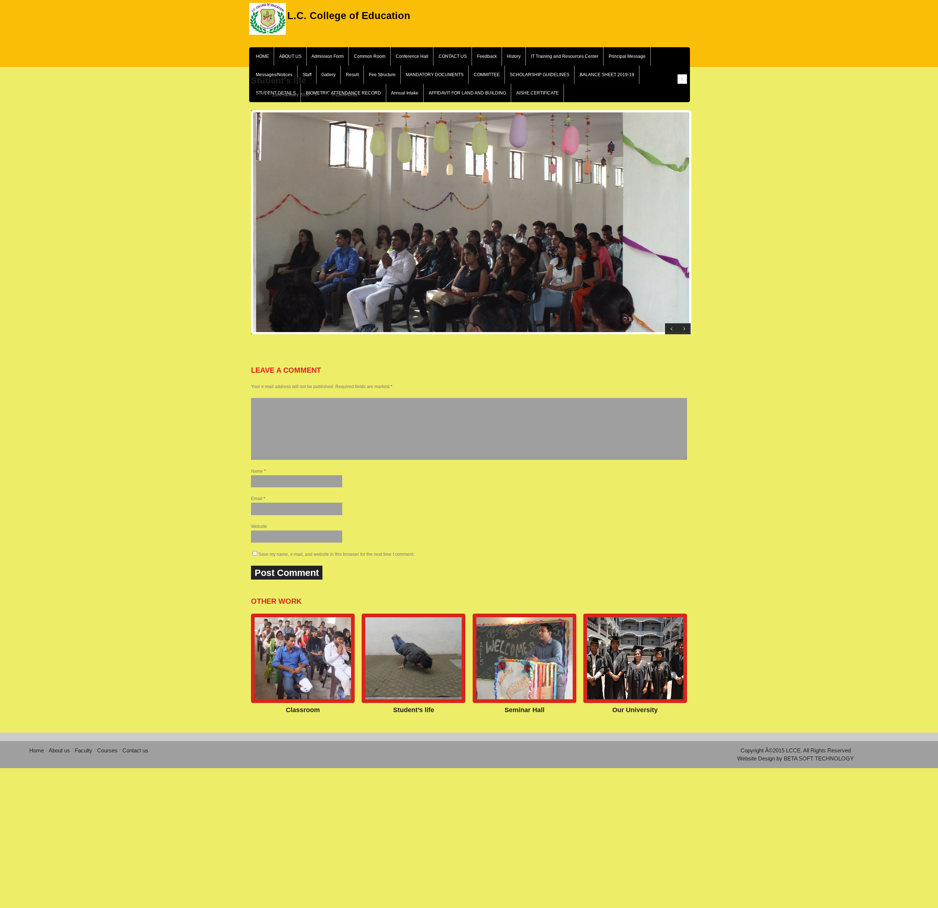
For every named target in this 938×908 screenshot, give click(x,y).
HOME (262, 56)
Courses (108, 750)
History (514, 56)
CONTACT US (453, 56)
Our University (635, 710)
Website (259, 526)
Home (37, 750)
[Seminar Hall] (524, 658)
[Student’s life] (413, 658)
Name (258, 471)
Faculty (84, 750)
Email (258, 498)
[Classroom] (303, 658)
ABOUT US (290, 56)
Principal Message (627, 56)
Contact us (135, 750)
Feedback (487, 56)
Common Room (369, 56)
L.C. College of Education (348, 15)
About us (59, 750)
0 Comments (344, 94)
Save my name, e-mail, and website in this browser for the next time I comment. (336, 554)
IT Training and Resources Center (564, 56)
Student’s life (413, 710)
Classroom (303, 710)
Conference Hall (412, 56)
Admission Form (327, 56)
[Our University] (635, 658)
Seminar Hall (524, 710)
